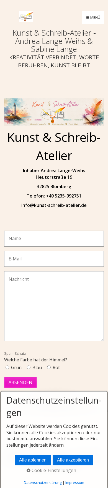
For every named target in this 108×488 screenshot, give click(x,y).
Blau (37, 367)
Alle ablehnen (33, 460)
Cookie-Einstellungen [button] (53, 470)
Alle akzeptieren (73, 460)
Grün (16, 367)
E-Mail (13, 256)
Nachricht (16, 276)
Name (13, 235)
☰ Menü (93, 17)
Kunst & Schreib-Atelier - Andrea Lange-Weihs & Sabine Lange (54, 41)
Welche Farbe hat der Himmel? (35, 357)
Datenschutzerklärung (43, 482)
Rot (56, 367)
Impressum (74, 482)
